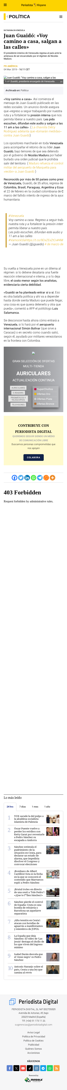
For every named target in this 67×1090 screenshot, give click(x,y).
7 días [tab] (22, 806)
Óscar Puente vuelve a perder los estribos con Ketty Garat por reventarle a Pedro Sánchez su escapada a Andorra (29, 834)
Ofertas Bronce (45, 404)
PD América (11, 66)
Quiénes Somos (33, 1049)
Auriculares (18, 387)
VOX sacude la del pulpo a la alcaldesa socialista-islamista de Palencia (29, 818)
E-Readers (18, 392)
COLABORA (33, 457)
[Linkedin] (27, 477)
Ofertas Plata (44, 399)
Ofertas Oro (43, 394)
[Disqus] (33, 628)
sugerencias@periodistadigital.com (33, 1025)
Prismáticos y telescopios (18, 398)
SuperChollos (44, 389)
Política (19, 16)
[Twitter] (21, 477)
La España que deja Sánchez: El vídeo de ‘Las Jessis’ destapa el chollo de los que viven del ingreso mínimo (29, 941)
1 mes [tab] (35, 806)
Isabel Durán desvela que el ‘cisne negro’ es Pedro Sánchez (28, 957)
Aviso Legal (33, 1032)
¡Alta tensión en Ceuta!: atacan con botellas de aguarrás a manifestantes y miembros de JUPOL (28, 925)
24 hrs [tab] (10, 806)
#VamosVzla (17, 240)
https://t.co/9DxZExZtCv (41, 240)
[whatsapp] (50, 1068)
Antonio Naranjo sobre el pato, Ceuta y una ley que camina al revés (28, 969)
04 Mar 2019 (10, 69)
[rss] (57, 1068)
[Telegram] (40, 477)
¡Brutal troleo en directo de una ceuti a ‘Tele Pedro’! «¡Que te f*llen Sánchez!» (29, 892)
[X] (16, 1068)
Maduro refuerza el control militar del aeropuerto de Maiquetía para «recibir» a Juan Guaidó (33, 167)
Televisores (18, 404)
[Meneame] (46, 477)
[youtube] (23, 1068)
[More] (52, 477)
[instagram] (36, 1068)
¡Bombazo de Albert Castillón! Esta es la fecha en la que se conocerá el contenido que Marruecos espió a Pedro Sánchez (28, 876)
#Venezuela (16, 215)
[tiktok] (30, 1068)
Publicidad (33, 1045)
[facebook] (10, 1068)
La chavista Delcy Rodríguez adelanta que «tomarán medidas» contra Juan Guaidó (32, 131)
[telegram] (43, 1068)
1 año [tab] (47, 806)
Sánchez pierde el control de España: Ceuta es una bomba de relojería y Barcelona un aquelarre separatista (28, 907)
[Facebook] (14, 477)
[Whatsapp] (33, 477)
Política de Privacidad (33, 1037)
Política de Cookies (33, 1041)
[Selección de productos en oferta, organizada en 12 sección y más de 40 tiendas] (33, 353)
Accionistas (33, 1053)
